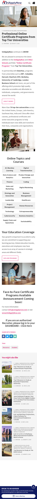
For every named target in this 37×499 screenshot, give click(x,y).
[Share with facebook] (3, 336)
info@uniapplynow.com (17, 310)
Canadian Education (24, 363)
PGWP (31, 364)
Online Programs (22, 30)
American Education (20, 445)
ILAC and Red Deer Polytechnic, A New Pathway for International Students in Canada (24, 416)
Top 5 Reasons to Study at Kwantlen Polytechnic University (22, 381)
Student (14, 347)
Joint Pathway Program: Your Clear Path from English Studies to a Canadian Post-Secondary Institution (24, 398)
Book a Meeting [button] (20, 496)
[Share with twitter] (7, 336)
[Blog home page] (33, 3)
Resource (6, 347)
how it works (8, 101)
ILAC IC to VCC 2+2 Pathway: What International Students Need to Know (23, 435)
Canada (17, 363)
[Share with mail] (15, 336)
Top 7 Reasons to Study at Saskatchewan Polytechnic (23, 367)
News (15, 30)
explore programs (10, 258)
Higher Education (8, 30)
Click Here (26, 325)
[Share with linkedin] (11, 336)
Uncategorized (18, 394)
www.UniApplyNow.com (11, 313)
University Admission (27, 394)
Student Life (20, 430)
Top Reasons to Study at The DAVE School (23, 451)
